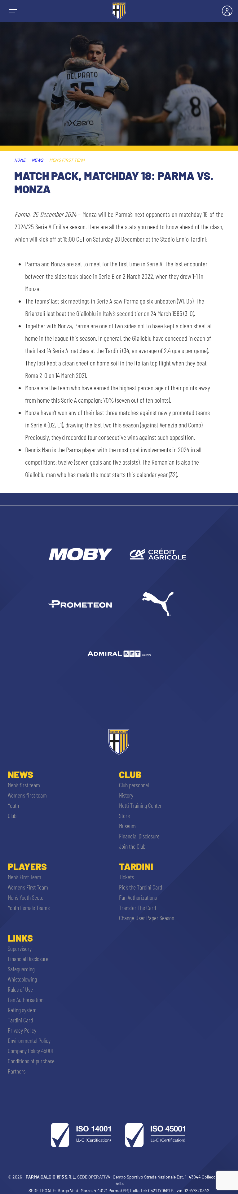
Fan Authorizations (138, 897)
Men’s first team (24, 785)
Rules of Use (20, 989)
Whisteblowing (22, 979)
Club (12, 815)
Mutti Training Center (140, 805)
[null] (80, 554)
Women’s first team (27, 795)
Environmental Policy (29, 1040)
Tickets (126, 877)
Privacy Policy (22, 1030)
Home (19, 160)
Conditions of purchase (31, 1061)
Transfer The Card (137, 907)
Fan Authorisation (25, 999)
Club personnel (134, 785)
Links (20, 937)
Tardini (136, 866)
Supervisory (20, 948)
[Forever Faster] (158, 604)
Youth (13, 805)
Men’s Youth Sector (26, 897)
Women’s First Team (28, 887)
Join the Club (132, 846)
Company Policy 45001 (30, 1050)
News (37, 160)
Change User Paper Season (146, 917)
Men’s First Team (24, 877)
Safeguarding (21, 969)
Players (27, 866)
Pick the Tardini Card (140, 887)
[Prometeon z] (80, 604)
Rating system (22, 1009)
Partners (16, 1071)
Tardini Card (20, 1020)
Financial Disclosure (139, 836)
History (126, 795)
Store (124, 815)
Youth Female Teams (29, 907)
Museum (127, 825)
